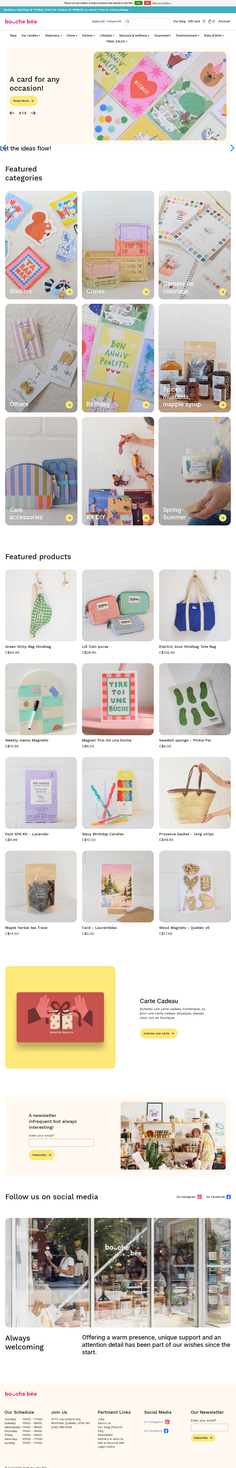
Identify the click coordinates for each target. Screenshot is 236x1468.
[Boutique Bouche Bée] (21, 21)
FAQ (100, 1431)
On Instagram (186, 1197)
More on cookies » (162, 3)
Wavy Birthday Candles (103, 834)
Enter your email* (41, 1135)
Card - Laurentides (99, 927)
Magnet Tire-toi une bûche (106, 740)
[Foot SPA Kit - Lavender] (41, 793)
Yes (138, 3)
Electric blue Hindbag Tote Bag (187, 646)
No (147, 3)
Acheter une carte (156, 1033)
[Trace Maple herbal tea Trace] (41, 886)
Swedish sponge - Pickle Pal (185, 740)
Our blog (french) (110, 1427)
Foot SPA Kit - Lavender (27, 834)
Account (224, 21)
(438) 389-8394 (61, 1427)
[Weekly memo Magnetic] (41, 699)
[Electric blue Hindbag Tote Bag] (195, 605)
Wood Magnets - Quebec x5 (184, 927)
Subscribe (39, 1155)
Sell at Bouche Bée (111, 1443)
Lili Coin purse (95, 646)
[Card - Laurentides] (118, 886)
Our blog (179, 21)
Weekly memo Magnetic (26, 740)
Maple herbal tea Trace (26, 927)
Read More (21, 96)
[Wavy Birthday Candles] (118, 793)
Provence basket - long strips (186, 834)
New (13, 35)
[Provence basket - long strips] (195, 793)
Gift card (194, 21)
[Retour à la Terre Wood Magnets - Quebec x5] (195, 886)
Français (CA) (114, 21)
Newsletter (105, 1435)
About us (104, 1423)
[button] (12, 109)
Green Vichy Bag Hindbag (28, 646)
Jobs (101, 1419)
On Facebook (215, 1197)
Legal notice (106, 1446)
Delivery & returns (110, 1439)
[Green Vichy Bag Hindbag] (41, 605)
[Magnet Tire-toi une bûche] (118, 699)
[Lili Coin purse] (118, 605)
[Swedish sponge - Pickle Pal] (195, 699)
